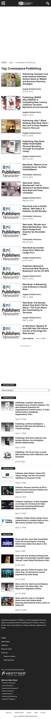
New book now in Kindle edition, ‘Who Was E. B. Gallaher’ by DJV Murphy (35, 208)
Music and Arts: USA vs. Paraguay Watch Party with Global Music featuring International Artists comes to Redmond (32, 601)
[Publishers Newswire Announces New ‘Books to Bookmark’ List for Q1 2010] (11, 272)
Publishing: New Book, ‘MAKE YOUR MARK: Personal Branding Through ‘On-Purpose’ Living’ (34, 146)
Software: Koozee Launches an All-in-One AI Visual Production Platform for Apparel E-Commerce (31, 489)
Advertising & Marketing (9, 696)
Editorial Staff (19, 712)
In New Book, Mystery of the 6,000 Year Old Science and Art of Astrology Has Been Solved (35, 330)
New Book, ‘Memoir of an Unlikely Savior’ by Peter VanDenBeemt (35, 167)
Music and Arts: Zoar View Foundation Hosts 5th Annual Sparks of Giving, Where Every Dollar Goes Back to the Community (31, 542)
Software (4, 645)
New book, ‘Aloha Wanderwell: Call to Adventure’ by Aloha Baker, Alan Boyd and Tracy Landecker (36, 188)
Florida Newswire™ (7, 685)
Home (3, 62)
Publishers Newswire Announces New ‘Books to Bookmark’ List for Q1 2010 (36, 268)
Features (4, 652)
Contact (28, 712)
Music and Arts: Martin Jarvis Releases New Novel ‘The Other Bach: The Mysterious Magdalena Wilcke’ (31, 586)
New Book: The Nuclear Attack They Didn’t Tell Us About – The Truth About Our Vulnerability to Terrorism (35, 307)
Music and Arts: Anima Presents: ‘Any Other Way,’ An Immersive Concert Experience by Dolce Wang (31, 572)
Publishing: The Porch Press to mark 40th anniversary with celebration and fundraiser (31, 454)
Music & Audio (6, 649)
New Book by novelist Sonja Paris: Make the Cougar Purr (33, 250)
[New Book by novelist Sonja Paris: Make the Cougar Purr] (11, 253)
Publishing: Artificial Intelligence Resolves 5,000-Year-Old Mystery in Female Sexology (30, 426)
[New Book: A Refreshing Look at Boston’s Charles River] (11, 290)
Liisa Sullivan (28, 338)
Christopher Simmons (32, 174)
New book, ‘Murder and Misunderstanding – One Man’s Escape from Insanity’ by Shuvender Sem (35, 229)
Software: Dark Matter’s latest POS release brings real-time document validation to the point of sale (30, 475)
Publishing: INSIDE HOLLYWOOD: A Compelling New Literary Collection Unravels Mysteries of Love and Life (35, 102)
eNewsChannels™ (7, 694)
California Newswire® (8, 683)
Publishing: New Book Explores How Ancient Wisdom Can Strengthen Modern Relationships (30, 440)
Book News (5, 641)
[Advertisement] (25, 33)
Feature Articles (9, 656)
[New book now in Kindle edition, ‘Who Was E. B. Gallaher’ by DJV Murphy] (11, 212)
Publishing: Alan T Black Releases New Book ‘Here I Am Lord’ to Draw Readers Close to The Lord (35, 124)
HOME (3, 638)
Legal (36, 712)
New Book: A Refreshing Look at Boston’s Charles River (35, 287)
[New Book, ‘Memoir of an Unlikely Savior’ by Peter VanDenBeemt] (11, 170)
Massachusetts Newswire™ (10, 688)
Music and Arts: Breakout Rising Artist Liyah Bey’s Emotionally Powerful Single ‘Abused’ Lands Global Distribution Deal (32, 557)
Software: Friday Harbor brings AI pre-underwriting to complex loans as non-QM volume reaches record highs (32, 520)
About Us (9, 712)
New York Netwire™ (8, 691)
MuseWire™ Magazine (8, 699)
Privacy (42, 712)
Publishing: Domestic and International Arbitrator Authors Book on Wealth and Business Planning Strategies (35, 79)
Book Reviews (9, 660)
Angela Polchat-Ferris (32, 89)
